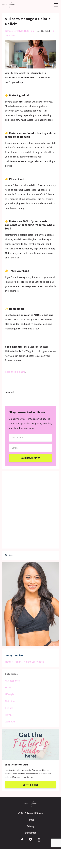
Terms (30, 819)
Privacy (30, 826)
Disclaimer (30, 832)
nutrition (29, 30)
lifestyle (18, 30)
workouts (10, 721)
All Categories (12, 680)
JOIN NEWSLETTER (30, 458)
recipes (9, 708)
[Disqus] (30, 509)
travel (8, 714)
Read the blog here (15, 371)
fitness (9, 30)
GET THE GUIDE (30, 784)
